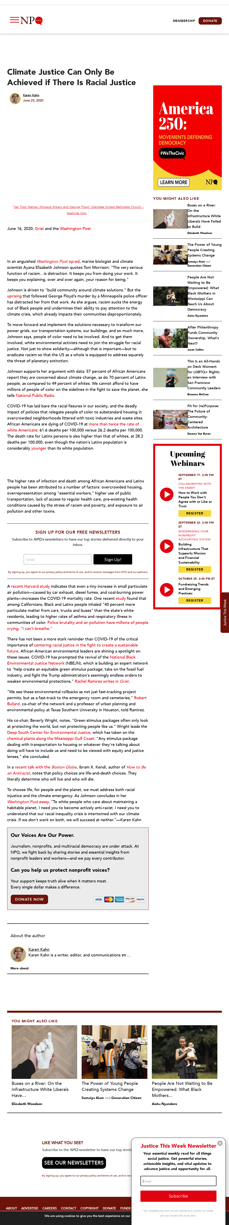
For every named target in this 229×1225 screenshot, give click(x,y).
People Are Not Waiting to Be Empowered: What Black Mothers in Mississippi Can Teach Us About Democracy (203, 293)
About (11, 1208)
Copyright (90, 1208)
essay (28, 802)
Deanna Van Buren (199, 434)
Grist (39, 229)
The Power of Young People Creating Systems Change (204, 250)
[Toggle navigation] (13, 21)
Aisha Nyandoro (197, 316)
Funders (127, 1208)
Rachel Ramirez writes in (102, 681)
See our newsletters (74, 1163)
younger (39, 448)
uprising (14, 296)
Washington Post (75, 229)
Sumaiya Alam (196, 261)
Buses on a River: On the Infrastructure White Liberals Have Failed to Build (204, 216)
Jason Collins (195, 350)
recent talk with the (46, 767)
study (121, 598)
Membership (184, 21)
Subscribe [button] (178, 1196)
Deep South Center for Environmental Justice (48, 732)
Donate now (29, 899)
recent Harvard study (30, 586)
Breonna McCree (198, 394)
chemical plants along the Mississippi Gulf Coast (50, 738)
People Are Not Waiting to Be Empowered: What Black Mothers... (182, 1089)
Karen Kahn (31, 95)
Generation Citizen (199, 265)
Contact (68, 1208)
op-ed (58, 261)
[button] (220, 1143)
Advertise (29, 1208)
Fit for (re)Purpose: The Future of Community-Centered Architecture (203, 417)
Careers (49, 1208)
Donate (210, 21)
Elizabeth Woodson (199, 233)
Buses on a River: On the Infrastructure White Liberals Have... (40, 1089)
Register (195, 513)
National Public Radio (35, 395)
